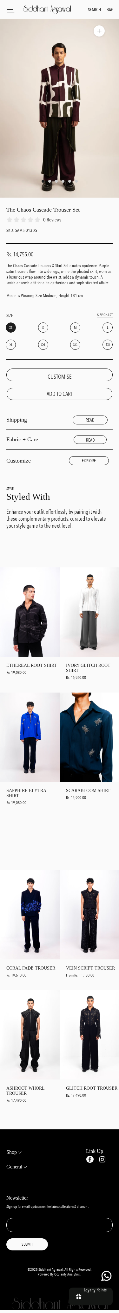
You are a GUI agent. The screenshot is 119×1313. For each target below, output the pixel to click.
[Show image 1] (43, 181)
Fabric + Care (22, 439)
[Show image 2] (49, 181)
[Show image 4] (63, 181)
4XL (107, 344)
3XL (75, 344)
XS (10, 327)
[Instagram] (102, 1159)
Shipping (16, 419)
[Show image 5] (69, 181)
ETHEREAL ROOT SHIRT (31, 665)
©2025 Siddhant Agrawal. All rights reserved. (60, 1269)
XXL (43, 344)
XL (11, 344)
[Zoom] (99, 31)
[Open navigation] (10, 9)
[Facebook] (90, 1159)
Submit (27, 1244)
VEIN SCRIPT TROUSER (90, 968)
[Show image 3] (56, 181)
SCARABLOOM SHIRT (88, 790)
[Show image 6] (76, 181)
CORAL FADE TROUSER (30, 968)
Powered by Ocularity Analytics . (59, 1274)
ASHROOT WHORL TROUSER (25, 1091)
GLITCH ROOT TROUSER (91, 1088)
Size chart (105, 315)
